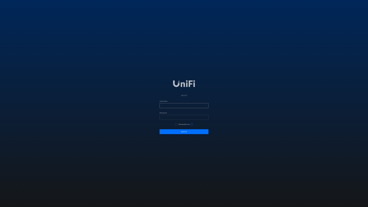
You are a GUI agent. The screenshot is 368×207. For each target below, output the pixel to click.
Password (163, 113)
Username (163, 101)
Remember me (184, 124)
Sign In (184, 132)
